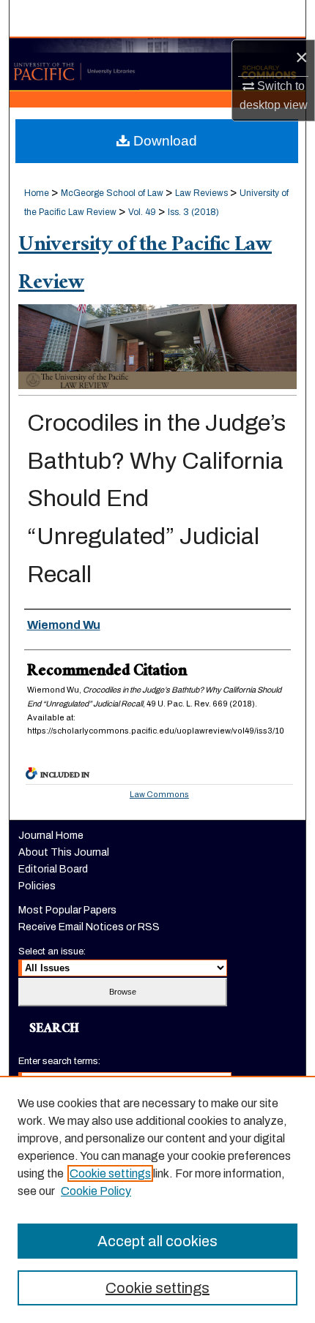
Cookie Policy (96, 1191)
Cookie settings (110, 1173)
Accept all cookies (157, 1241)
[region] (157, 1199)
